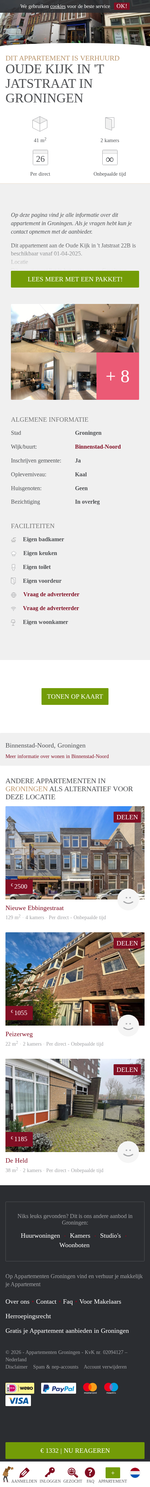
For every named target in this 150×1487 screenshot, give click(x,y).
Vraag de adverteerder (51, 594)
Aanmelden (24, 1481)
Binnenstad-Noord (98, 447)
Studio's (110, 1235)
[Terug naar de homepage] (8, 1475)
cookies (58, 6)
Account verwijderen (105, 1367)
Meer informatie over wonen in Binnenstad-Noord (57, 756)
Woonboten (74, 1245)
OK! (122, 6)
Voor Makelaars (100, 1301)
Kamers (80, 1235)
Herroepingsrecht (28, 1316)
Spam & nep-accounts (55, 1367)
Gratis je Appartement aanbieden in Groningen (67, 1330)
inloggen (50, 1481)
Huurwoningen (40, 1235)
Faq (68, 1301)
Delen (127, 817)
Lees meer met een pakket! (75, 279)
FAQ (90, 1481)
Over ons (17, 1301)
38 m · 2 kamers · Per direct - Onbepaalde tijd (54, 1170)
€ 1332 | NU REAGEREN (75, 1450)
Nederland (16, 1359)
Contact (46, 1301)
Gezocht (72, 1481)
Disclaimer (16, 1367)
